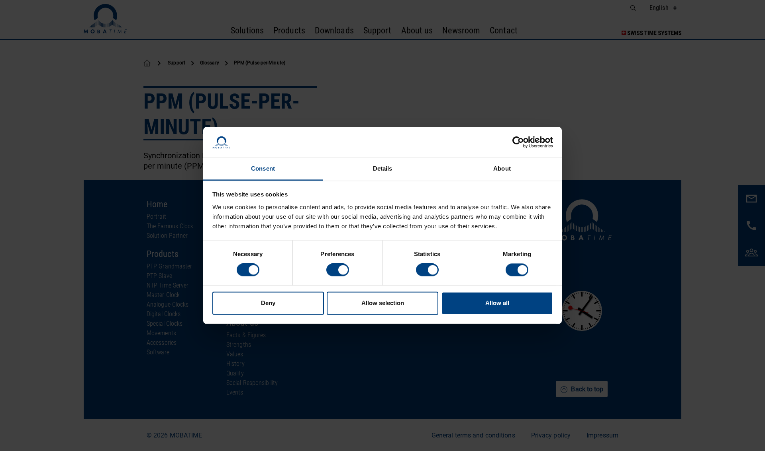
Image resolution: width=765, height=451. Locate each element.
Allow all (497, 302)
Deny (268, 302)
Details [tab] (382, 168)
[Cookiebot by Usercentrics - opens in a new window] (518, 142)
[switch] (337, 270)
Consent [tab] (263, 168)
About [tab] (502, 168)
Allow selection (382, 302)
